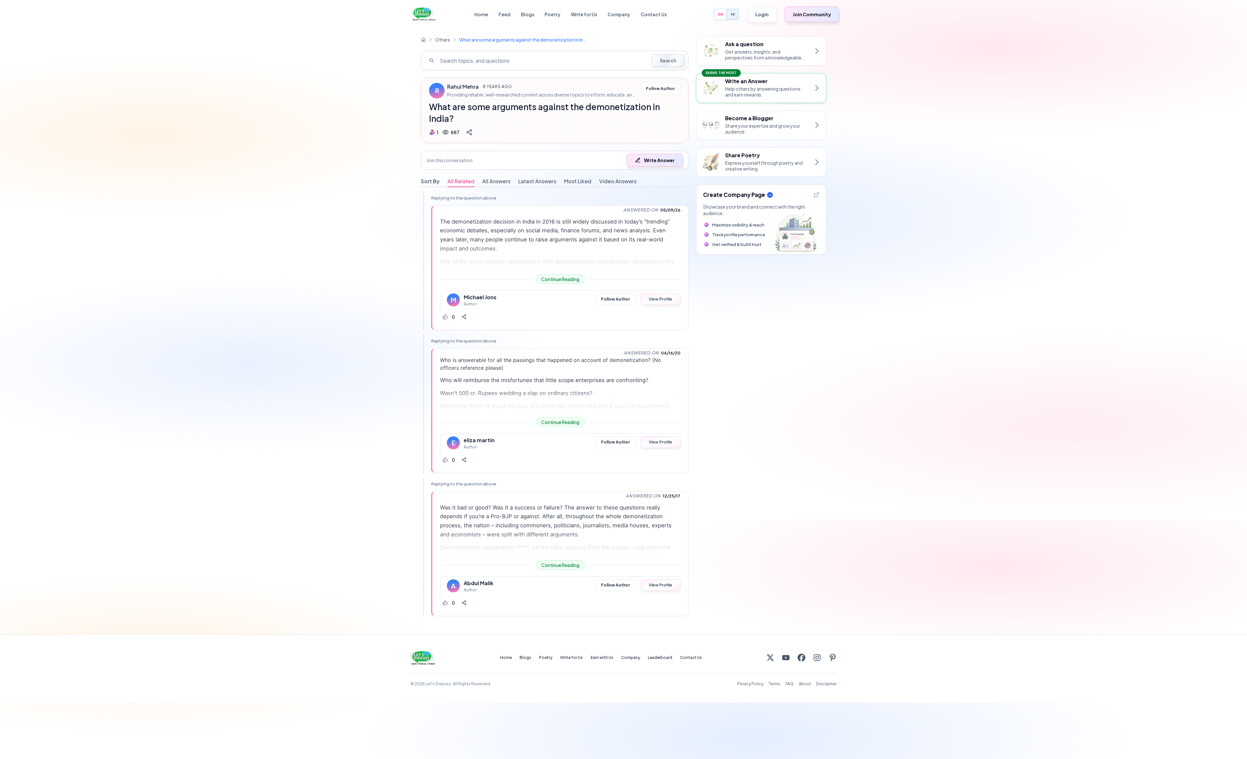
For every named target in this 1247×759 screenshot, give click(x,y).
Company (619, 14)
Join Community (812, 14)
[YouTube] (786, 658)
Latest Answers (537, 181)
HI (733, 14)
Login (762, 14)
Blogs (527, 14)
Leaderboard (660, 657)
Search (668, 60)
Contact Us (654, 14)
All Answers (496, 181)
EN (720, 14)
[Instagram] (817, 658)
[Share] (469, 132)
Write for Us (584, 14)
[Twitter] (770, 658)
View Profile (660, 299)
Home (481, 14)
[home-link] (423, 39)
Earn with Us (602, 657)
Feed (504, 14)
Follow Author (660, 88)
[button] (554, 160)
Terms (774, 683)
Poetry (553, 14)
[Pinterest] (833, 658)
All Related (460, 181)
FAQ (790, 683)
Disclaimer (826, 683)
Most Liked (577, 181)
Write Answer (659, 160)
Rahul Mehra (463, 87)
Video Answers (617, 181)
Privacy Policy (750, 683)
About (805, 683)
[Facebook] (801, 658)
